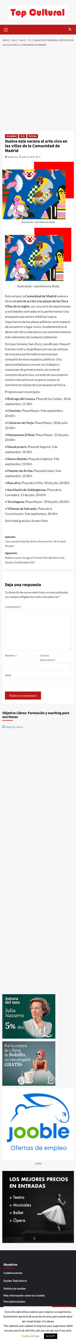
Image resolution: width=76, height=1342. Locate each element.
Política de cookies (15, 1288)
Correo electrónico (48, 658)
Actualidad (12, 136)
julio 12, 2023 (28, 157)
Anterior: (35, 541)
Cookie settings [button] (30, 1336)
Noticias (32, 136)
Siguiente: (35, 557)
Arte (23, 136)
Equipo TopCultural (15, 1280)
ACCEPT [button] (50, 1336)
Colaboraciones (13, 1272)
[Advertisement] (38, 89)
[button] (5, 29)
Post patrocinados (14, 1301)
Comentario (13, 606)
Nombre (11, 655)
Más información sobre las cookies (24, 1295)
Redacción (13, 157)
